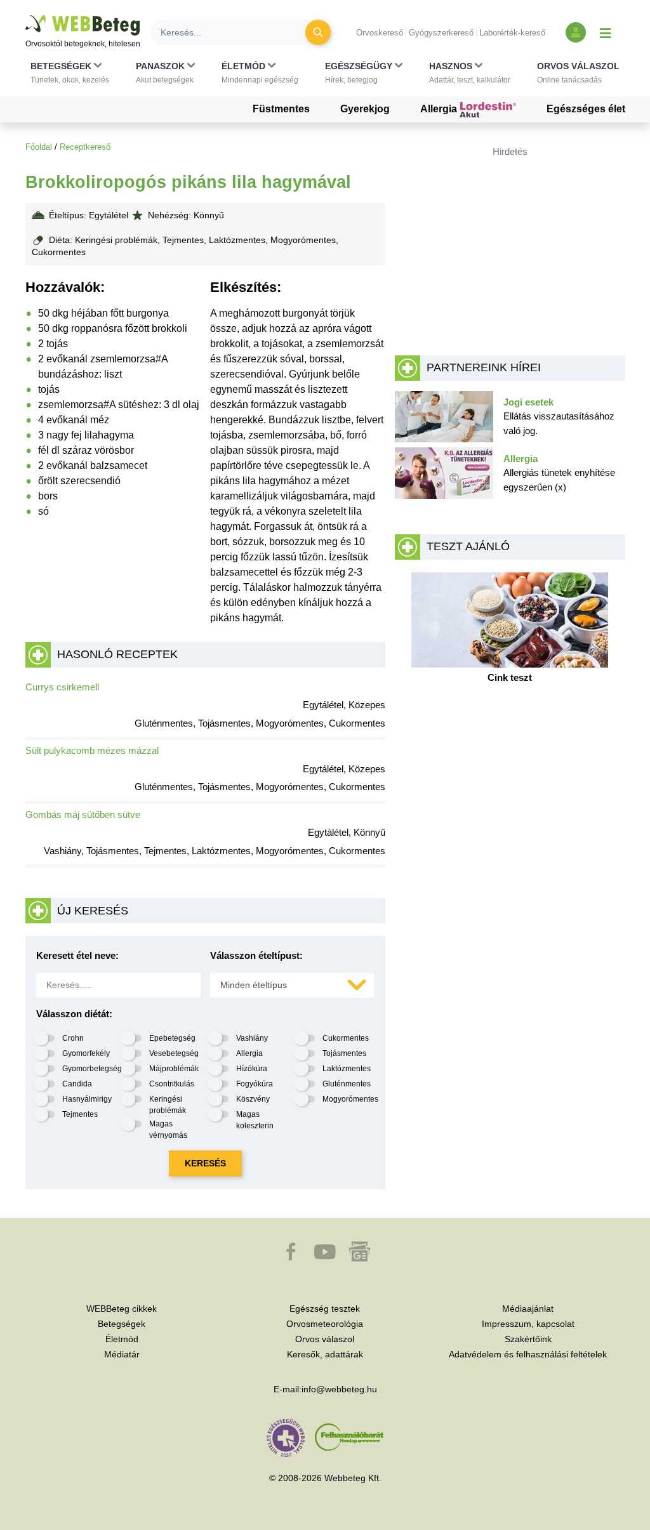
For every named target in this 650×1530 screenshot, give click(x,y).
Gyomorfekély (86, 1053)
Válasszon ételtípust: (256, 955)
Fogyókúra (254, 1083)
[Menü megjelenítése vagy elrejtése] (605, 32)
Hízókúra (251, 1068)
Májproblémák (174, 1068)
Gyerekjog (365, 108)
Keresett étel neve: (77, 955)
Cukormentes (345, 1038)
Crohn (73, 1038)
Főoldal (38, 147)
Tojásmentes (344, 1053)
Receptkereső (85, 147)
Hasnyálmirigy (87, 1099)
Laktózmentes (346, 1068)
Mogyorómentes (350, 1099)
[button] (69, 73)
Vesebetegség (174, 1053)
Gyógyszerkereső (441, 32)
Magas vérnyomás (168, 1129)
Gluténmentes (346, 1083)
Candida (77, 1083)
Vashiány (252, 1038)
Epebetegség (172, 1038)
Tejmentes (80, 1114)
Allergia (440, 108)
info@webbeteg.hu (339, 1389)
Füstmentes (281, 108)
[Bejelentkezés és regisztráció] (576, 32)
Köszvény (253, 1099)
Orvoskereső (379, 32)
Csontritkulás (171, 1083)
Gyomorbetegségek (96, 1068)
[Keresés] (318, 32)
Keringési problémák (167, 1105)
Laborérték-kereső (512, 32)
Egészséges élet (586, 108)
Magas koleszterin (255, 1120)
